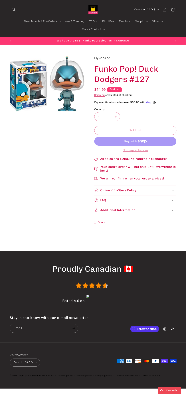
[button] (14, 9)
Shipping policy (103, 376)
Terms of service (151, 376)
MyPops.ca (25, 376)
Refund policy (65, 376)
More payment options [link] (135, 150)
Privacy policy (84, 376)
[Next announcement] (175, 41)
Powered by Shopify (43, 376)
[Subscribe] (74, 328)
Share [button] (102, 222)
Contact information (127, 376)
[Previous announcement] (11, 41)
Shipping (99, 95)
